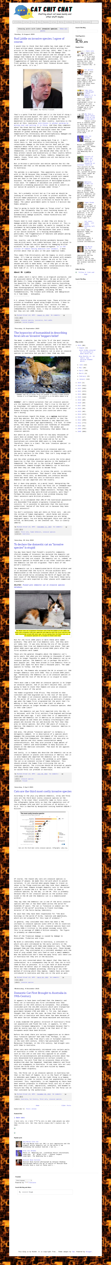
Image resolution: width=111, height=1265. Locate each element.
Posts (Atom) (31, 1109)
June (81, 365)
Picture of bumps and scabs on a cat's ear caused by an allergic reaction (86, 161)
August (82, 348)
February (83, 376)
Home (37, 1105)
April (81, 370)
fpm (73, 1252)
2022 (80, 391)
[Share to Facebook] (20, 318)
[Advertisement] (43, 864)
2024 (80, 385)
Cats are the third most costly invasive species (42, 791)
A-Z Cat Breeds (18, 22)
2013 (80, 417)
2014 (80, 414)
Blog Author (46, 22)
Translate (32, 1182)
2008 (80, 431)
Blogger (89, 1252)
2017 (80, 406)
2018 (80, 403)
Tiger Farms (89, 202)
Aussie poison (86, 22)
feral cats (25, 532)
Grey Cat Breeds (29, 1151)
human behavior (35, 532)
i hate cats (19, 1118)
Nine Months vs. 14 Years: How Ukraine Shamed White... (87, 359)
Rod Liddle (48, 320)
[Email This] (15, 318)
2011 (80, 423)
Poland (25, 781)
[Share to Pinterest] (22, 318)
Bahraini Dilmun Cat (88, 183)
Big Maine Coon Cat (31, 1142)
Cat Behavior (69, 22)
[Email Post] (63, 315)
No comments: (56, 315)
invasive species (27, 320)
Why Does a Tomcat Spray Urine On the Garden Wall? (89, 116)
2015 (80, 411)
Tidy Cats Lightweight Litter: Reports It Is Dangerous (90, 94)
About (39, 22)
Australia (26, 534)
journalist (39, 320)
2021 (80, 394)
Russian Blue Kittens (31, 1160)
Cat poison (88, 70)
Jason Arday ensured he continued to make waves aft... (87, 352)
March (81, 373)
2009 (80, 429)
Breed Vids (77, 22)
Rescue (33, 22)
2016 (80, 408)
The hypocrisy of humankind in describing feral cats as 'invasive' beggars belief (40, 334)
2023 (80, 388)
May (81, 368)
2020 (80, 397)
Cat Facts (26, 22)
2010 (80, 426)
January (82, 379)
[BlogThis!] (17, 318)
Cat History (34, 1099)
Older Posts (66, 1105)
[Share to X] (19, 318)
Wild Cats (61, 22)
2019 (80, 400)
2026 (80, 345)
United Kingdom (28, 322)
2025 (80, 383)
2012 (80, 420)
